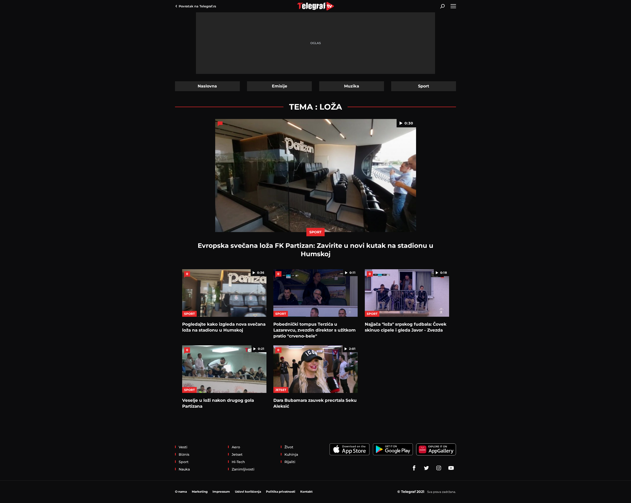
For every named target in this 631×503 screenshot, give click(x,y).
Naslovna (207, 86)
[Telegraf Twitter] (426, 468)
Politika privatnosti (280, 491)
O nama (181, 491)
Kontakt (306, 491)
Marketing (200, 491)
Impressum (221, 491)
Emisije (279, 86)
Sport (423, 86)
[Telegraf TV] (451, 468)
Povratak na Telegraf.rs (197, 6)
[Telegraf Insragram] (439, 468)
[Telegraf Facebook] (414, 468)
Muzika (351, 86)
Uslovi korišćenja (248, 491)
